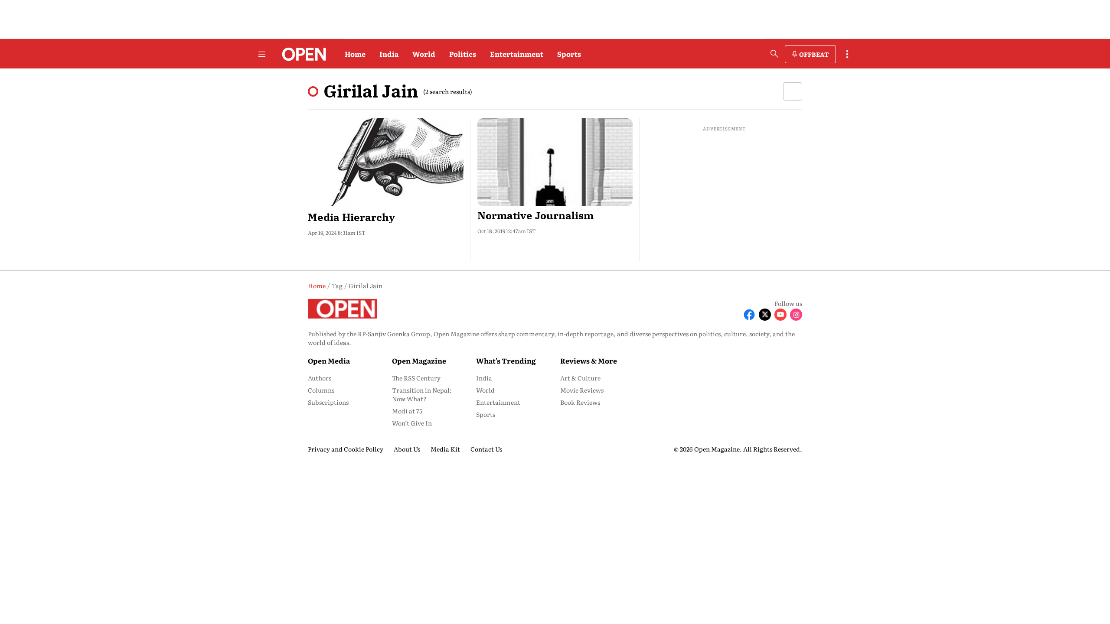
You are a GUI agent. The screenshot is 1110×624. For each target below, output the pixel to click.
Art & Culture (580, 378)
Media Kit (445, 449)
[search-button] (774, 54)
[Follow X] (765, 315)
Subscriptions (328, 402)
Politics (462, 54)
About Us (407, 449)
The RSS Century (416, 378)
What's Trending (506, 360)
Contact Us (486, 449)
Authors (319, 378)
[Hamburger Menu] (262, 54)
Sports (569, 54)
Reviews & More (588, 360)
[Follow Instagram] (796, 315)
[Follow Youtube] (780, 315)
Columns (321, 390)
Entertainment (516, 54)
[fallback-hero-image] (386, 162)
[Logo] (301, 54)
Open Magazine (419, 360)
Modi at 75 (407, 410)
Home (355, 54)
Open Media (329, 360)
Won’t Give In (412, 423)
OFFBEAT (814, 54)
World (423, 54)
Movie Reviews (582, 390)
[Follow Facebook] (749, 315)
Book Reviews (580, 402)
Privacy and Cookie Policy (345, 449)
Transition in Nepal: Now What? (422, 394)
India (388, 54)
